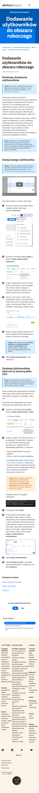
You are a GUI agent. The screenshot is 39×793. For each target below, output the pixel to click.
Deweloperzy (33, 690)
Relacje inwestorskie (33, 725)
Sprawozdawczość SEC (20, 726)
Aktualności (32, 737)
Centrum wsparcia (7, 47)
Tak (15, 608)
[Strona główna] (12, 5)
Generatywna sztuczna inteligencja (5, 660)
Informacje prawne (6, 760)
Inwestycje (4, 718)
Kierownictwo (33, 703)
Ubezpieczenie (6, 716)
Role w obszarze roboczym (12, 582)
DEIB (30, 705)
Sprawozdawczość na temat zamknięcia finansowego (19, 680)
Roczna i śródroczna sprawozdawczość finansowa (18, 653)
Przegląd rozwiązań (18, 649)
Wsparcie (32, 672)
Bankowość (5, 714)
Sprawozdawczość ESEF (20, 673)
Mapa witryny (4, 765)
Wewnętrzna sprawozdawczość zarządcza (18, 700)
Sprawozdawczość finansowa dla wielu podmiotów (18, 713)
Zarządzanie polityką (18, 717)
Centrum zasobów (32, 649)
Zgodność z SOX (17, 733)
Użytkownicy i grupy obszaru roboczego (18, 49)
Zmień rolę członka (9, 586)
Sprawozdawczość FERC (20, 675)
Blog (30, 653)
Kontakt (31, 692)
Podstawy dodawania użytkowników (15, 623)
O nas (31, 716)
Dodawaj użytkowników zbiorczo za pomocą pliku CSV (19, 629)
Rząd (3, 725)
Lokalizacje (32, 707)
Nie (23, 608)
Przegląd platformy (4, 649)
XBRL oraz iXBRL (18, 741)
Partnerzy (4, 679)
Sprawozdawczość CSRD (20, 666)
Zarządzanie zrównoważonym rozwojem (17, 737)
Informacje (32, 701)
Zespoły (4, 688)
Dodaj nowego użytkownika (13, 625)
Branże (3, 712)
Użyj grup (5, 590)
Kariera (31, 714)
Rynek (3, 677)
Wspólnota (32, 683)
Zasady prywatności (6, 763)
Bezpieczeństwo (6, 681)
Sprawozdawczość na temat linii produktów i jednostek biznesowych (19, 722)
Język (20, 755)
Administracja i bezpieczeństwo (22, 47)
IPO (13, 704)
